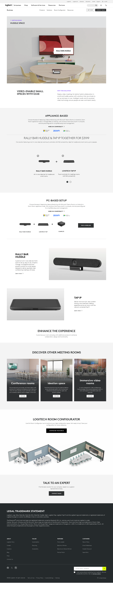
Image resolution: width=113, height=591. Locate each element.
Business (82, 1)
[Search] (92, 5)
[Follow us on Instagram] (16, 568)
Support (98, 1)
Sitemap (57, 578)
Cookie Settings (49, 578)
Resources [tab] (52, 5)
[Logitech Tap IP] (69, 161)
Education (88, 1)
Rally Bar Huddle (63, 51)
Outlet (93, 1)
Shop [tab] (26, 5)
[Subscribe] (104, 568)
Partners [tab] (62, 5)
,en (105, 1)
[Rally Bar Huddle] (44, 161)
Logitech (69, 1)
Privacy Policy (39, 578)
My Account (101, 5)
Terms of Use (31, 578)
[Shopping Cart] (106, 5)
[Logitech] (14, 5)
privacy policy (97, 574)
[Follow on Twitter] (12, 568)
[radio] (67, 181)
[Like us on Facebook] (8, 568)
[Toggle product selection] (38, 156)
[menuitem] (42, 10)
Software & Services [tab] (38, 5)
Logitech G (75, 1)
